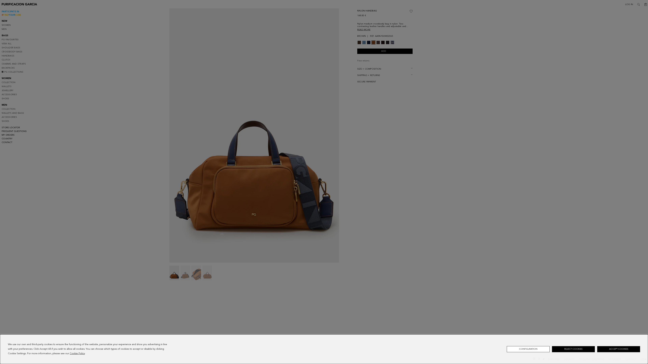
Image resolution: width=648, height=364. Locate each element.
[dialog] (324, 349)
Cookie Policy (77, 353)
